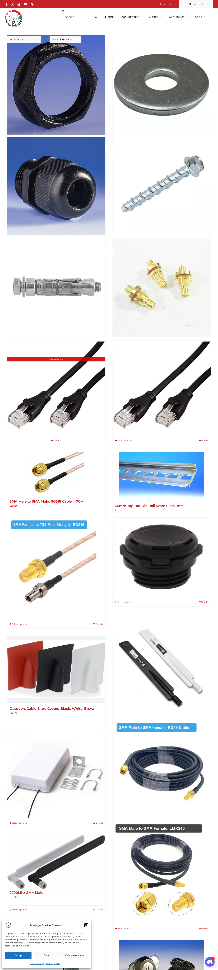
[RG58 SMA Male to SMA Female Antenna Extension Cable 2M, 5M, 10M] (162, 768)
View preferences (74, 955)
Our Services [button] (129, 16)
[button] (86, 925)
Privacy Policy (53, 963)
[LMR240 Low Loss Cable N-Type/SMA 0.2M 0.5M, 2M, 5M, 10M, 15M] (162, 870)
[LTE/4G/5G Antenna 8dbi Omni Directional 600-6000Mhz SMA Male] (162, 667)
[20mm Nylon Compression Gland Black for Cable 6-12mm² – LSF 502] (56, 186)
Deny (47, 955)
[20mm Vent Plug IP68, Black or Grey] (162, 557)
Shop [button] (198, 16)
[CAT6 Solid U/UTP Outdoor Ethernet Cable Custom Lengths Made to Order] (162, 385)
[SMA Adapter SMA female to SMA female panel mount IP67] (162, 287)
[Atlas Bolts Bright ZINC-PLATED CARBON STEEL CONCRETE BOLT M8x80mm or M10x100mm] (162, 186)
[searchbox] (81, 17)
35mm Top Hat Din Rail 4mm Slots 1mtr (149, 506)
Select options (125, 440)
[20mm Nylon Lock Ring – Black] (56, 85)
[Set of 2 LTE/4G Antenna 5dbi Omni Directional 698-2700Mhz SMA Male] (56, 860)
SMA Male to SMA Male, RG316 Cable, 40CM (46, 501)
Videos (153, 16)
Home (109, 16)
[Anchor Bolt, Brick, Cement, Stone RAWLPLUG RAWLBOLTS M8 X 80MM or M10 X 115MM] (56, 287)
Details (57, 440)
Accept (18, 955)
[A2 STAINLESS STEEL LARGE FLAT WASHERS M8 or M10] (162, 84)
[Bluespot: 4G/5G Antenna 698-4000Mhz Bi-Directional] (56, 768)
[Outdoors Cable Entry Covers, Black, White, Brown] (56, 669)
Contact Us (176, 16)
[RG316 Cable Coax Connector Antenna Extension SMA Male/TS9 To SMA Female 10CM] (56, 565)
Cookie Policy (37, 963)
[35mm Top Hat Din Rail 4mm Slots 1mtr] (162, 476)
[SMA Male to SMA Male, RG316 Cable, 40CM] (56, 474)
